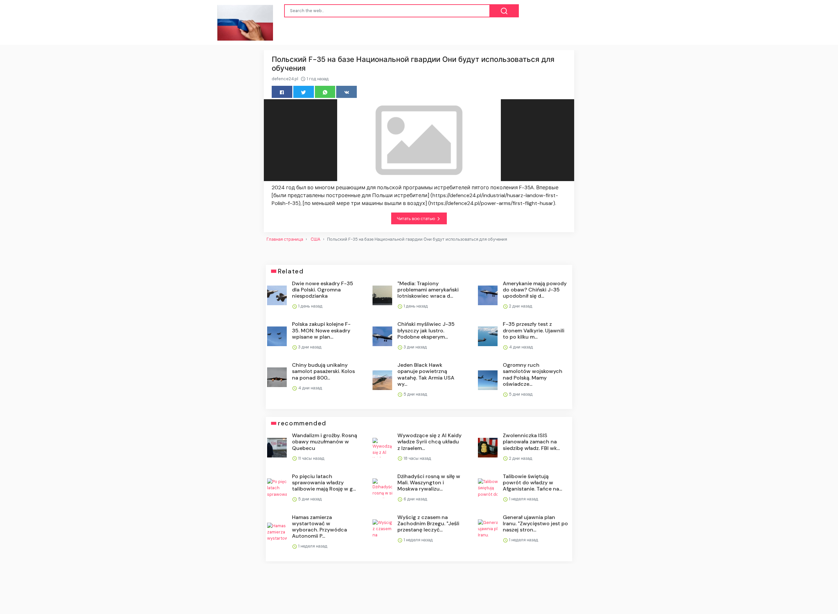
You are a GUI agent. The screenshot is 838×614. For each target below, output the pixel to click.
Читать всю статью (416, 218)
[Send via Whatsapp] (325, 92)
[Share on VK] (346, 92)
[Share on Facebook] (282, 92)
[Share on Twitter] (303, 92)
